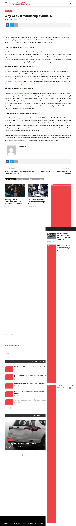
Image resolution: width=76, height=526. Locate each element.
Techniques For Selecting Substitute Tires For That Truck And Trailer (64, 236)
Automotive (8, 11)
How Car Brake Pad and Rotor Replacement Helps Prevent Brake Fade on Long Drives (41, 392)
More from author (22, 179)
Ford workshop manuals (56, 57)
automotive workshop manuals (19, 93)
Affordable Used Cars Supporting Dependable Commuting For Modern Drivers (41, 383)
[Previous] (6, 408)
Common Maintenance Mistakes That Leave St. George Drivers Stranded (39, 400)
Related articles (10, 179)
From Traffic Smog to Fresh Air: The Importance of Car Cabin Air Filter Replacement (38, 376)
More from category (36, 179)
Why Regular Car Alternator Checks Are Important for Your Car (13, 202)
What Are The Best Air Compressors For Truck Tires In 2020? (19, 172)
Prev (7, 335)
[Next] (9, 408)
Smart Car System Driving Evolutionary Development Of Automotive (64, 248)
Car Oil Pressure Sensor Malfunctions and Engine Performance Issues (37, 202)
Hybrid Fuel (10, 440)
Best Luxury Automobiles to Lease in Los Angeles (56, 172)
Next (11, 335)
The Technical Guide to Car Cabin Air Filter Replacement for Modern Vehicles (40, 367)
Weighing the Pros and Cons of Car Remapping (65, 387)
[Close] (48, 229)
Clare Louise (8, 19)
